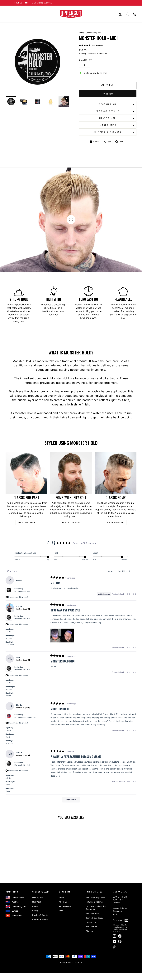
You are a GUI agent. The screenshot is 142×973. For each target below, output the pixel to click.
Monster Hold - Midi (22, 591)
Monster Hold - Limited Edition (26, 717)
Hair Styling (37, 897)
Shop (61, 897)
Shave (35, 911)
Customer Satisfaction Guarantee (96, 907)
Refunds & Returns (94, 902)
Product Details (108, 111)
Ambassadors (65, 906)
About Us (63, 902)
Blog (61, 911)
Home (81, 33)
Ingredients (107, 125)
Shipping (82, 53)
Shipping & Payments (95, 897)
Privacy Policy (92, 913)
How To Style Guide (26, 522)
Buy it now (107, 93)
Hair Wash (36, 902)
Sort (111, 571)
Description (107, 104)
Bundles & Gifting (40, 919)
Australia (16, 902)
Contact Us (91, 922)
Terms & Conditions (94, 918)
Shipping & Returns (107, 132)
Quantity (85, 60)
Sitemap (89, 931)
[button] (91, 45)
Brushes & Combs (40, 915)
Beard (35, 906)
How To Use (107, 118)
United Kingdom (19, 906)
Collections (91, 33)
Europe (15, 911)
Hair (99, 33)
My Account (91, 927)
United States (18, 897)
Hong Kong (16, 915)
